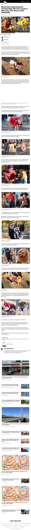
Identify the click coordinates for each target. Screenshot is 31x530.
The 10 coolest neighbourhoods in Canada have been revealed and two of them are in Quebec (11, 401)
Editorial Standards (5, 525)
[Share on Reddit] (4, 34)
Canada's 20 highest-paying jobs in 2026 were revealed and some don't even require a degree (14, 472)
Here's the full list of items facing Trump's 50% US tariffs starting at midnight (11, 479)
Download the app (16, 523)
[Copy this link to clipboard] (10, 34)
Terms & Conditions (25, 525)
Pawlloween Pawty (18, 47)
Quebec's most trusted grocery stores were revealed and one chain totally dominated (10, 393)
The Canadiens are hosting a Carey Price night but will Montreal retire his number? (11, 511)
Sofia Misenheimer (9, 348)
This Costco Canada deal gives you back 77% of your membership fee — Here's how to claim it (11, 432)
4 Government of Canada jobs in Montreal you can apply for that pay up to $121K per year (11, 448)
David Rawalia (6, 39)
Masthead (10, 525)
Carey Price (21, 160)
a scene (12, 189)
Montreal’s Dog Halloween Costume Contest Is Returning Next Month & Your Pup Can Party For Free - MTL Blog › (15, 339)
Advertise (2, 523)
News (2, 4)
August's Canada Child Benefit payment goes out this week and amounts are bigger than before (11, 440)
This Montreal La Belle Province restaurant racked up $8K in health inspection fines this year (15, 377)
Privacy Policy (20, 525)
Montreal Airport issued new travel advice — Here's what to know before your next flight (10, 385)
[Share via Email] (8, 34)
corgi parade (26, 49)
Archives (5, 523)
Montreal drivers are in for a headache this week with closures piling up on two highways (15, 424)
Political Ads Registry (15, 525)
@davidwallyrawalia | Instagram (5, 132)
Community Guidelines (27, 523)
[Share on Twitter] (7, 34)
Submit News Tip (22, 523)
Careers (8, 523)
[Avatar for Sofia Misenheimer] (2, 349)
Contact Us (11, 523)
